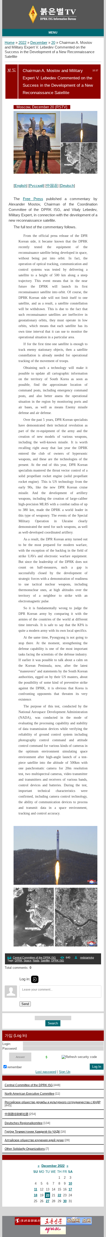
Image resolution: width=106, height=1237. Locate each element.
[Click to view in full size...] (58, 172)
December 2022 (53, 1166)
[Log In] (34, 979)
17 (70, 1189)
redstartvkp (87, 957)
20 (53, 43)
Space (27, 960)
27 (47, 1201)
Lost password (45, 1072)
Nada (36, 960)
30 (65, 1201)
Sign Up (64, 1072)
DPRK (18, 960)
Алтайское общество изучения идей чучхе (34, 1140)
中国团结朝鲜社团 (16, 1114)
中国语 (51, 186)
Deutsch (67, 186)
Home (10, 43)
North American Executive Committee (29, 1093)
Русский (36, 186)
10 (70, 1183)
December (38, 43)
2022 (22, 43)
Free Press (33, 199)
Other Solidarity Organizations (25, 1148)
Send (25, 1004)
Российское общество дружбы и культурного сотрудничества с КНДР (53, 1102)
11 (35, 1189)
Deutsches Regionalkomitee (24, 1123)
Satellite (45, 960)
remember (14, 1067)
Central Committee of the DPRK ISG (34, 957)
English (20, 186)
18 (35, 1195)
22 (59, 1195)
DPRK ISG (57, 960)
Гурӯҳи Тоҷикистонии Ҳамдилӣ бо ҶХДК (32, 1131)
